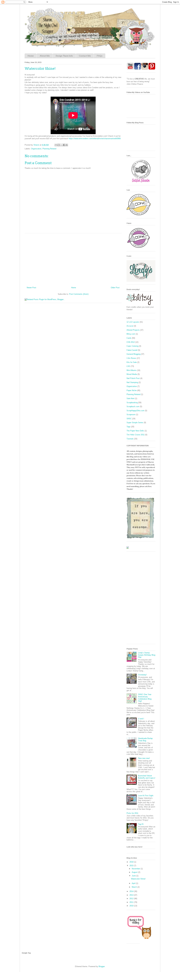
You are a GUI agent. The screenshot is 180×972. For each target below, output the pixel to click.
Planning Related (49, 149)
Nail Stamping (132, 382)
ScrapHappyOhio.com (135, 411)
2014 (132, 891)
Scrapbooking (132, 402)
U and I (141, 719)
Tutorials (130, 439)
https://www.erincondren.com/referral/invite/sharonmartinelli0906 (95, 138)
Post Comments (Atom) (78, 294)
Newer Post (31, 288)
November (136, 869)
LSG (128, 366)
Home (31, 56)
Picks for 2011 (132, 813)
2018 (132, 862)
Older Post (115, 288)
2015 (132, 866)
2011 (132, 902)
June (134, 876)
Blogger (102, 966)
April (134, 883)
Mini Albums (132, 370)
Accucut (130, 326)
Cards (129, 338)
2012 (132, 898)
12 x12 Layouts (133, 322)
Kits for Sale (132, 362)
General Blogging (133, 354)
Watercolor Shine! (138, 879)
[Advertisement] (73, 258)
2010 (132, 906)
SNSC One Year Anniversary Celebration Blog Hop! (144, 697)
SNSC (129, 419)
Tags (128, 427)
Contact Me (85, 56)
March (134, 887)
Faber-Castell (132, 350)
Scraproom (131, 414)
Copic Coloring (132, 346)
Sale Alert (130, 398)
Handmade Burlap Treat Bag (145, 739)
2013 (132, 895)
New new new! (144, 758)
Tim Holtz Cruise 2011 (136, 435)
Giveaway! (142, 675)
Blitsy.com (131, 334)
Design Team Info (64, 56)
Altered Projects (133, 330)
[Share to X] (61, 145)
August (135, 872)
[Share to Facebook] (64, 145)
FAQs (99, 56)
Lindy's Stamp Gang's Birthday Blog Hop (146, 655)
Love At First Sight (145, 796)
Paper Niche (132, 390)
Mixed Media (132, 374)
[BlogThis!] (58, 145)
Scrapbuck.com (133, 406)
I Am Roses (131, 358)
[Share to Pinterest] (66, 145)
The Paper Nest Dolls (135, 431)
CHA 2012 (131, 342)
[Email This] (56, 145)
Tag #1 (141, 824)
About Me (45, 56)
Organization (36, 149)
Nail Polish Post (133, 378)
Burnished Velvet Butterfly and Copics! (146, 777)
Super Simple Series (135, 422)
